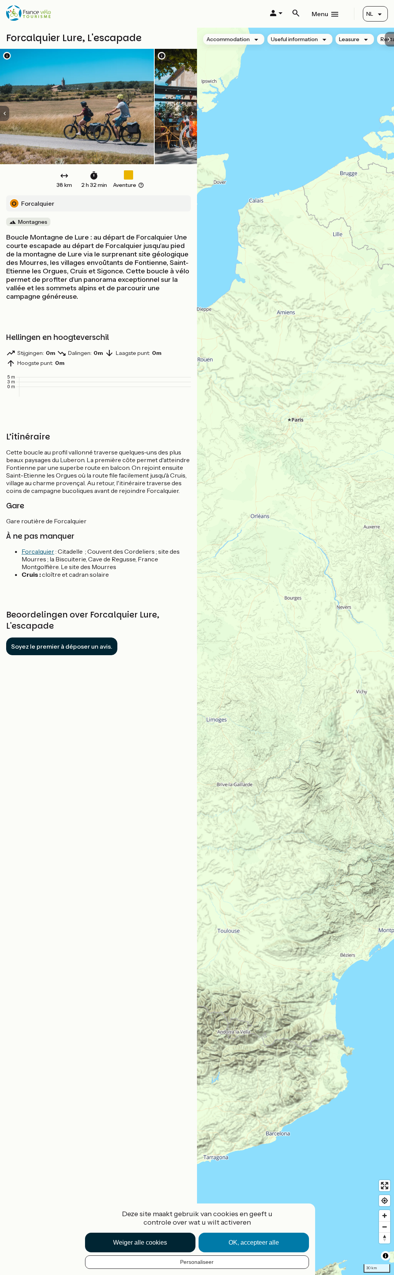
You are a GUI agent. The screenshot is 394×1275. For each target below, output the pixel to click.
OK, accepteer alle (254, 1242)
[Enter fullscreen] (384, 1185)
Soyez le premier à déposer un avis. (61, 646)
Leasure (349, 39)
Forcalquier (38, 551)
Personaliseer (197, 1262)
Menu (320, 14)
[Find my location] (384, 1200)
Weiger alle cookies (140, 1242)
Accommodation (228, 39)
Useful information (294, 39)
